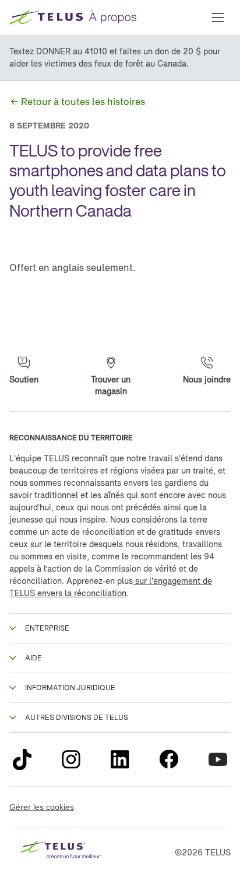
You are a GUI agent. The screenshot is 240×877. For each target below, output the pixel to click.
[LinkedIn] (120, 759)
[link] (77, 101)
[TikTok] (22, 759)
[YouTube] (218, 759)
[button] (218, 17)
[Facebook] (169, 759)
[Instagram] (71, 759)
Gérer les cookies (41, 807)
